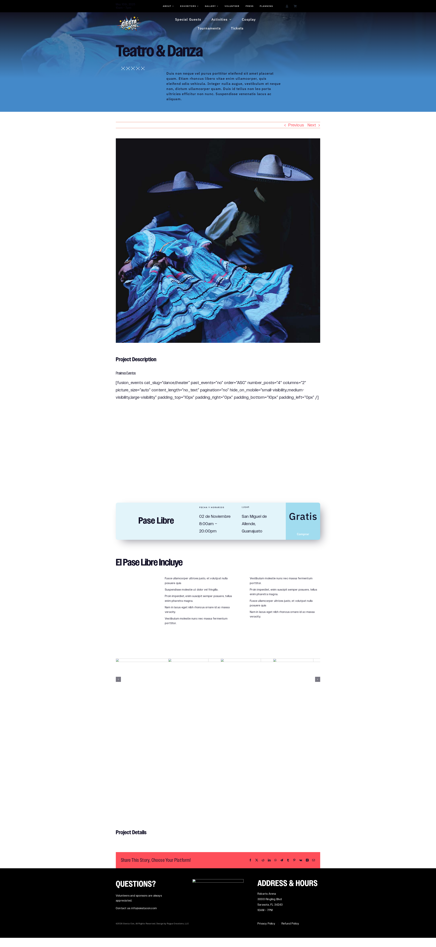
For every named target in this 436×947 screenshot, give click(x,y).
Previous (296, 125)
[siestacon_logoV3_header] (129, 17)
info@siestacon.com (144, 908)
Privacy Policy (266, 923)
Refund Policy (290, 923)
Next (312, 125)
